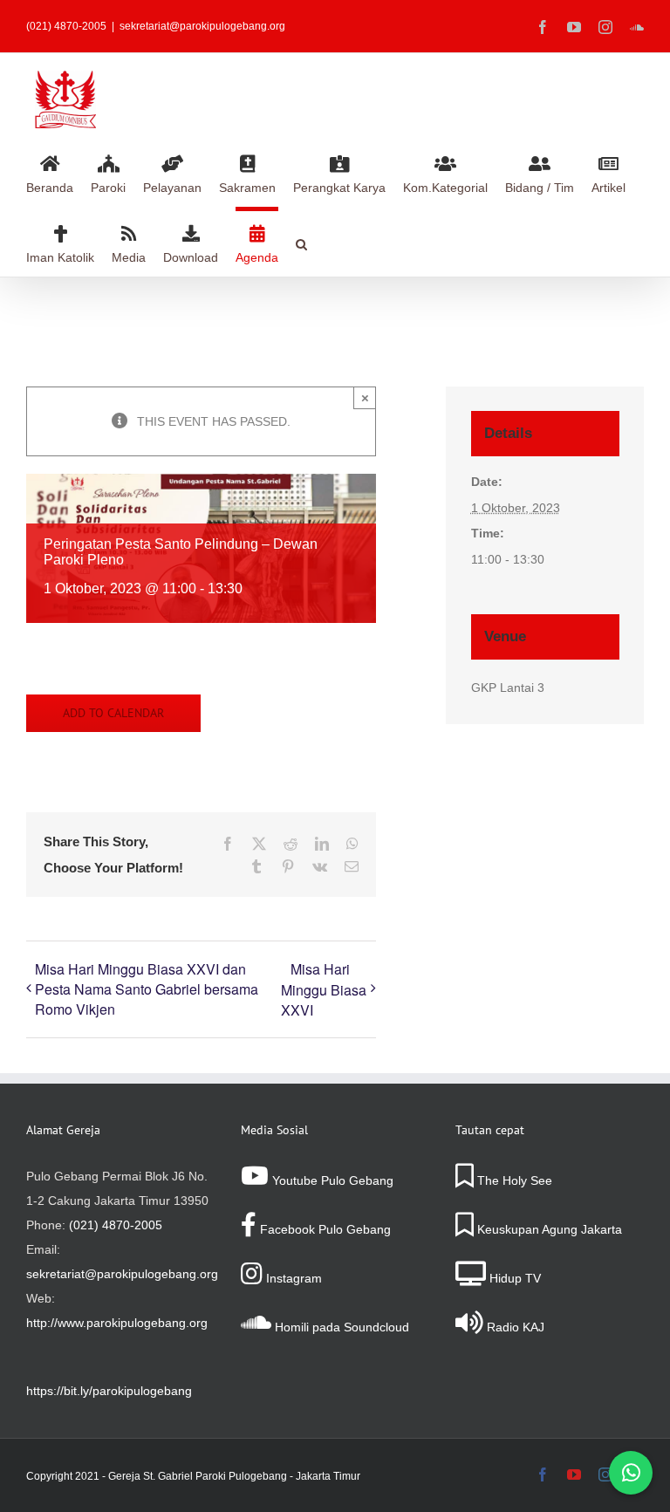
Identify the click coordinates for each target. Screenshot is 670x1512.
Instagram (292, 1278)
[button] (301, 242)
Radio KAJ (513, 1327)
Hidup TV (513, 1278)
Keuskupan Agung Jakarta (548, 1229)
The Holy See (513, 1180)
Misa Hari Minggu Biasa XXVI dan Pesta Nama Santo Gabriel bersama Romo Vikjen (146, 989)
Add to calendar (113, 713)
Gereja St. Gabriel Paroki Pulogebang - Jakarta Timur (234, 1476)
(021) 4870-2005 (115, 1225)
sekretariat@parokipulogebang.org (202, 26)
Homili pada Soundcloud (340, 1327)
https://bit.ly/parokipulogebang (109, 1391)
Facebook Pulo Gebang (323, 1229)
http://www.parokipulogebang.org (117, 1323)
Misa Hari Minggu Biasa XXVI (323, 989)
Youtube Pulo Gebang (331, 1180)
